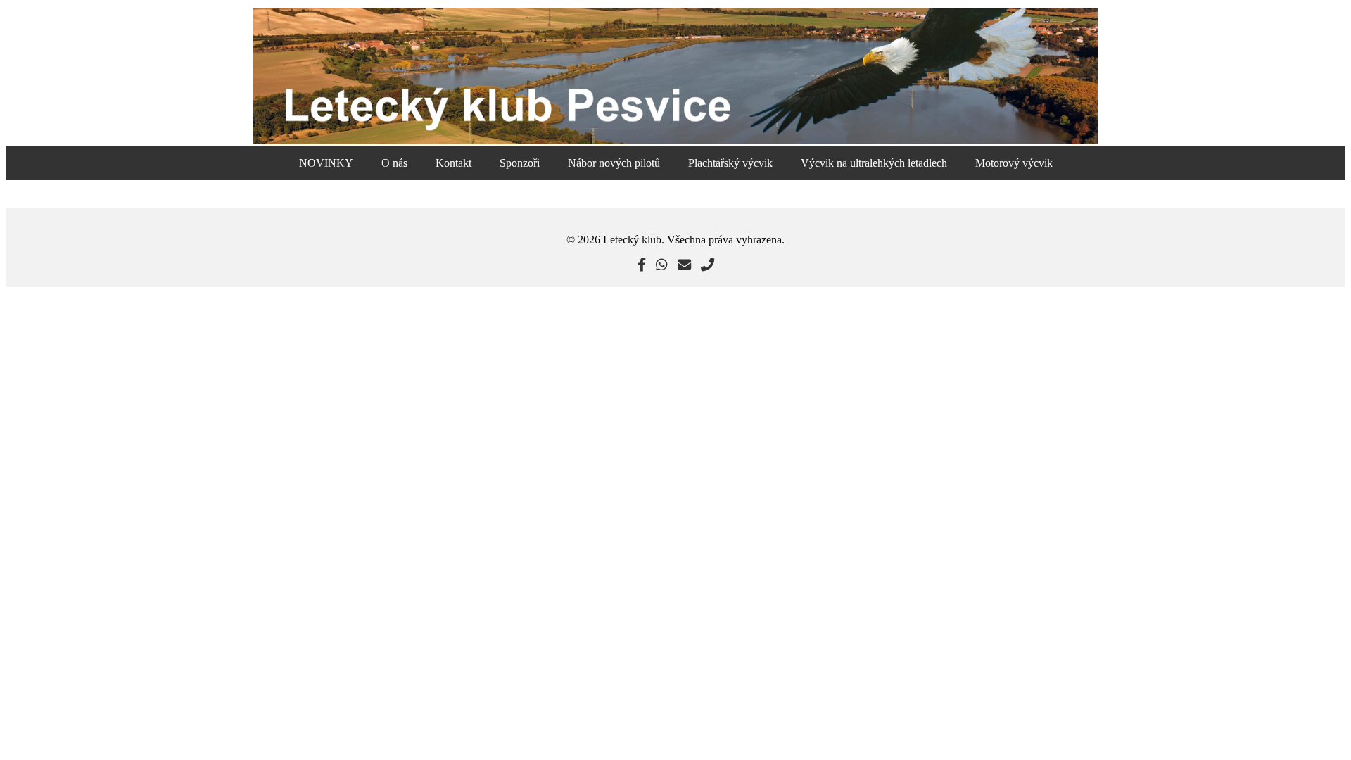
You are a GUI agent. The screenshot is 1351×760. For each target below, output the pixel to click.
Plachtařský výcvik (730, 163)
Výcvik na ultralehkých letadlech (874, 163)
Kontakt (453, 163)
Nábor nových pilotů (614, 163)
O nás (394, 163)
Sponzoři (520, 163)
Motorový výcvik (1014, 163)
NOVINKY (326, 163)
